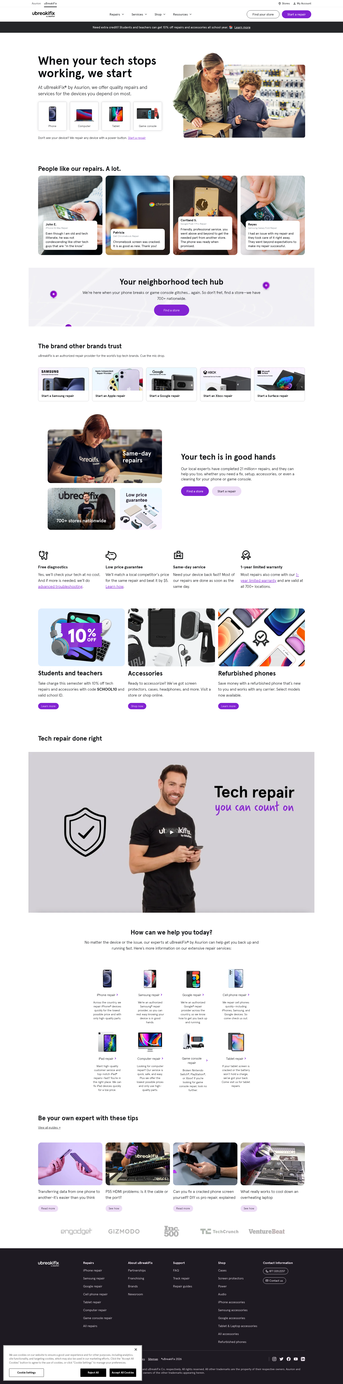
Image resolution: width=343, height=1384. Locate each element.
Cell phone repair (235, 995)
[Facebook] (289, 1359)
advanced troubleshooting (60, 586)
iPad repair (106, 1059)
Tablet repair (234, 1059)
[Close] (135, 1349)
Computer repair (148, 1059)
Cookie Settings (26, 1372)
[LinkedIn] (303, 1359)
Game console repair (192, 1060)
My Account (304, 3)
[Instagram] (274, 1359)
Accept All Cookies (123, 1372)
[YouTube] (296, 1359)
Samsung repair (149, 995)
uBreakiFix (50, 3)
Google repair (191, 995)
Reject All (93, 1372)
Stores (286, 3)
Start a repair (137, 138)
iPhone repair (106, 995)
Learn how (114, 586)
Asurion (36, 3)
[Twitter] (281, 1359)
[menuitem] (117, 14)
